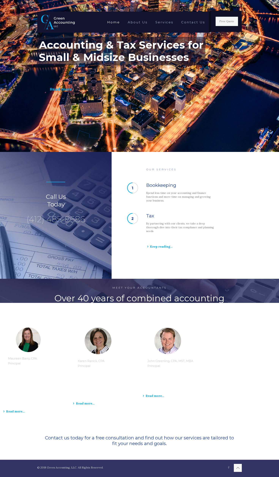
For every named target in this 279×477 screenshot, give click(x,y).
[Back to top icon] (238, 468)
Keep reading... (161, 246)
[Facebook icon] (228, 467)
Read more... (15, 411)
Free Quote (226, 21)
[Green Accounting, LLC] (58, 22)
